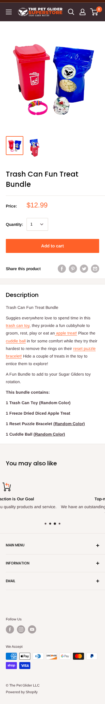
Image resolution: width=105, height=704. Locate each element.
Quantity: (14, 224)
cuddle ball (16, 341)
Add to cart (52, 245)
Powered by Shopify (22, 692)
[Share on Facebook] (62, 269)
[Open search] (71, 12)
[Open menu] (9, 12)
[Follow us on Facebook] (10, 629)
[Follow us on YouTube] (32, 629)
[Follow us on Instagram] (21, 629)
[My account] (82, 12)
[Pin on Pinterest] (73, 269)
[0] (94, 11)
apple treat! (66, 333)
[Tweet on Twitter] (84, 269)
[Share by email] (95, 269)
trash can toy (17, 325)
